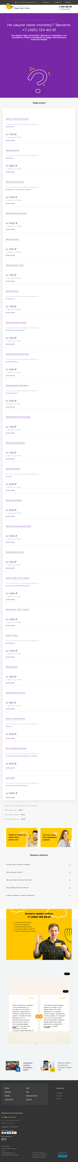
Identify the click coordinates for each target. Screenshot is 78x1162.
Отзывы (67, 2)
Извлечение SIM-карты (15, 693)
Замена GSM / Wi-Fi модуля (17, 609)
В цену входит (10, 140)
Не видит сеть (10, 585)
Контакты (46, 2)
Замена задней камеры (15, 443)
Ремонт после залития (15, 719)
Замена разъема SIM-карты (17, 385)
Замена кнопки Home (14, 265)
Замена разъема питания (16, 322)
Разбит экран (10, 126)
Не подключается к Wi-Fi (22, 585)
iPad (27, 1088)
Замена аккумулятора (15, 182)
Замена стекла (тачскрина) (17, 119)
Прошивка (10, 778)
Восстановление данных (16, 748)
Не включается (10, 189)
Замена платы (11, 667)
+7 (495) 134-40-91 (61, 7)
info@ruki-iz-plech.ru (7, 1123)
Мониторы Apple (31, 1095)
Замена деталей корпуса (16, 213)
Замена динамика (13, 469)
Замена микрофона (14, 500)
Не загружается (11, 755)
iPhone (7, 1088)
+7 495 (8, 1117)
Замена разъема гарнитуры (17, 354)
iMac (27, 1092)
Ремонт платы (12, 635)
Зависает (28, 189)
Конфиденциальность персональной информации (9, 1154)
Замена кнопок (12, 291)
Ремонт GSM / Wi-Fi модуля (17, 578)
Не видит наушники (12, 361)
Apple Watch (9, 1099)
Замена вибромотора (15, 552)
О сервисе (57, 2)
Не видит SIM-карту (12, 393)
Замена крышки (12, 239)
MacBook (8, 1092)
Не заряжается (20, 189)
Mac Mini (29, 1099)
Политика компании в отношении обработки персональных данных (39, 1155)
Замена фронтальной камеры (18, 417)
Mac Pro (7, 1095)
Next (41, 1016)
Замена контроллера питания (18, 526)
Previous (37, 1016)
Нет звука (9, 476)
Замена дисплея (12, 150)
